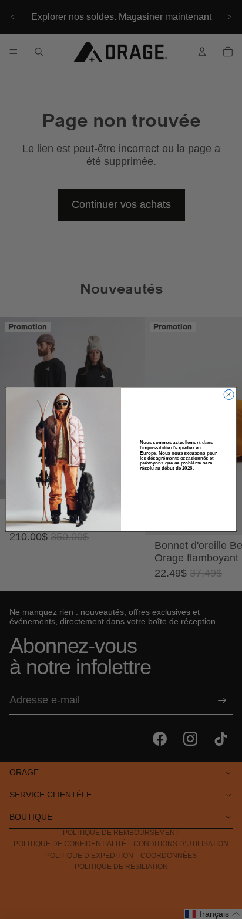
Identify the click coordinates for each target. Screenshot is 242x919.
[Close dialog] (229, 395)
